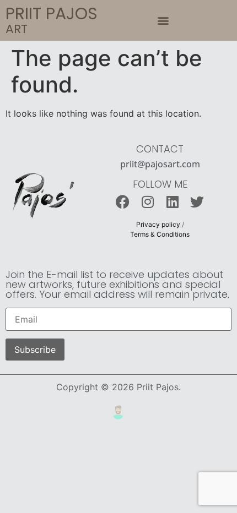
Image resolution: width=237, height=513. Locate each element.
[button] (163, 21)
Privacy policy (158, 224)
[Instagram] (147, 202)
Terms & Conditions (160, 234)
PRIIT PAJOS (52, 13)
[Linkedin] (172, 202)
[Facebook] (123, 202)
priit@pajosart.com (160, 164)
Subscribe (35, 349)
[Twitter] (197, 202)
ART (17, 28)
